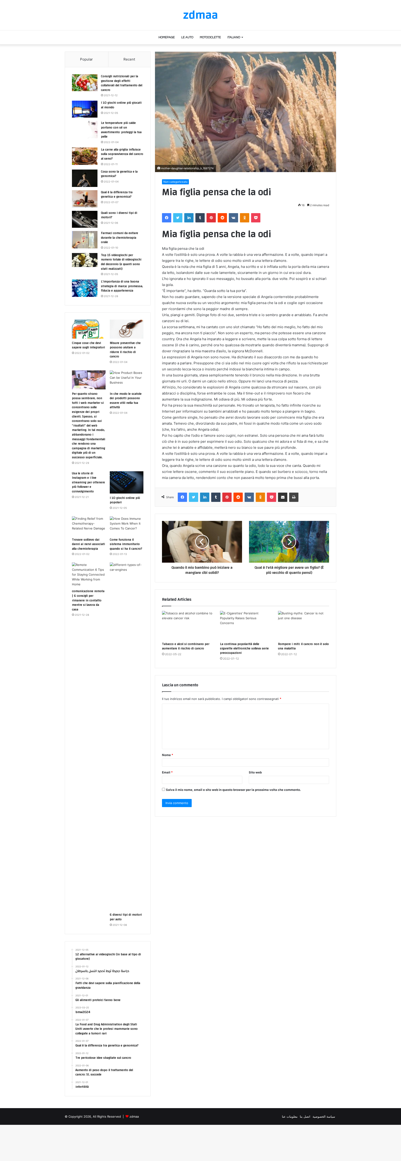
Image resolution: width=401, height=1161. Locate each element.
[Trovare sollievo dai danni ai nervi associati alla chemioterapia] (89, 525)
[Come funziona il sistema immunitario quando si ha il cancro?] (126, 525)
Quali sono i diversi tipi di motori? (119, 215)
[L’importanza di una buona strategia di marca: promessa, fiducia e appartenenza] (84, 288)
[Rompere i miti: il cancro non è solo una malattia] (303, 625)
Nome (167, 755)
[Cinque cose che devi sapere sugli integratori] (89, 329)
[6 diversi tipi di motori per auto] (126, 736)
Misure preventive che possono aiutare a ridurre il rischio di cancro (125, 350)
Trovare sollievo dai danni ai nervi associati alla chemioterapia (88, 544)
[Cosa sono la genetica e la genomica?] (84, 178)
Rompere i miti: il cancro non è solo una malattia (303, 646)
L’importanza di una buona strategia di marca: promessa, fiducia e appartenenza (122, 286)
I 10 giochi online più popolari (125, 500)
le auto (187, 37)
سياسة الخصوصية (324, 1116)
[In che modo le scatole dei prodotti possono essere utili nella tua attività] (126, 379)
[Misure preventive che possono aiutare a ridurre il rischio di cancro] (126, 329)
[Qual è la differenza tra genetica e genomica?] (84, 199)
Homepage (166, 37)
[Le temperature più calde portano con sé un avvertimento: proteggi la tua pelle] (84, 129)
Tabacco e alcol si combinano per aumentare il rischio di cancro (185, 646)
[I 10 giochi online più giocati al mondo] (84, 109)
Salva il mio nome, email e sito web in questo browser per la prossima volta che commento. (233, 790)
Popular (86, 59)
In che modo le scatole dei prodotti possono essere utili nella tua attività (126, 401)
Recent (129, 59)
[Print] (293, 497)
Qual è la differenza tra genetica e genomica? (117, 194)
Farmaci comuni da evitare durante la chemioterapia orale (119, 237)
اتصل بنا (305, 1116)
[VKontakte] (233, 217)
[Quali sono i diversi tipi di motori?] (84, 219)
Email (167, 772)
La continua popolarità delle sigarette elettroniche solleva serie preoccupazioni (244, 648)
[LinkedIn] (189, 217)
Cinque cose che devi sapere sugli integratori (88, 345)
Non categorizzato (175, 181)
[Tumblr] (200, 217)
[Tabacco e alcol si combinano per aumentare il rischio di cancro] (187, 625)
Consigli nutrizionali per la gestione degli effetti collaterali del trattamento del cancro (121, 83)
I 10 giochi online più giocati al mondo (121, 105)
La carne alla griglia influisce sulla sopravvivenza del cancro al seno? (122, 154)
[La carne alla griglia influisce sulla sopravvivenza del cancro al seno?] (84, 156)
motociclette (210, 37)
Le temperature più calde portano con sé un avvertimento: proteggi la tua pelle (121, 130)
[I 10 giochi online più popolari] (126, 482)
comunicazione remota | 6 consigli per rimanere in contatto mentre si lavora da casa (88, 600)
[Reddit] (222, 217)
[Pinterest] (211, 217)
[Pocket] (255, 217)
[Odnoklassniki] (244, 217)
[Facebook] (166, 217)
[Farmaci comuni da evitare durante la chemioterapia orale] (84, 239)
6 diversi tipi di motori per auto (126, 917)
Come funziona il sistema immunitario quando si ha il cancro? (126, 544)
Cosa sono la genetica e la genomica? (119, 174)
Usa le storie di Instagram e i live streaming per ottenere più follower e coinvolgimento (88, 482)
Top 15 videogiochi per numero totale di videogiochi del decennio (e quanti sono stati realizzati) (121, 262)
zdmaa (134, 1116)
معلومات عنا (290, 1116)
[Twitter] (177, 217)
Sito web (255, 772)
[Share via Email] (282, 497)
